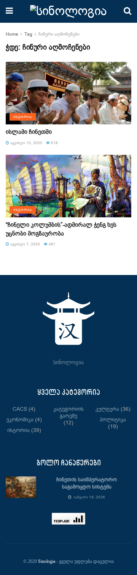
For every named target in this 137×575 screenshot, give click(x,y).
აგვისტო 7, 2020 (24, 244)
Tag (28, 34)
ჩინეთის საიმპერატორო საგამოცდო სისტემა (86, 483)
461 (52, 244)
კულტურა (107, 409)
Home (12, 34)
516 (54, 143)
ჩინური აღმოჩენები (59, 34)
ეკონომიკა (19, 419)
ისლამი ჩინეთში (29, 132)
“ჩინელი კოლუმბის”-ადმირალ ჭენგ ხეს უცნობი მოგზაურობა (61, 229)
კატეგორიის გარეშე (68, 412)
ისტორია (22, 117)
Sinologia (46, 561)
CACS (20, 409)
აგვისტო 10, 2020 (25, 143)
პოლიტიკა (113, 419)
